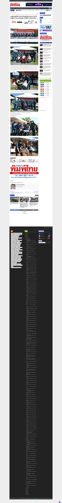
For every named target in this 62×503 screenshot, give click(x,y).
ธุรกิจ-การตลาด (13, 255)
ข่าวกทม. (12, 259)
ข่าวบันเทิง (19, 255)
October (27, 487)
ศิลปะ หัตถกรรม (13, 247)
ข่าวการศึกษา (16, 254)
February (27, 494)
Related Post (12, 195)
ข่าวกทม (19, 261)
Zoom (12, 261)
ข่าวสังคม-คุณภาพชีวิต (13, 240)
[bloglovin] (17, 0)
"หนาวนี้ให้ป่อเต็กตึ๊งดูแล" (29, 338)
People (20, 260)
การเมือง (16, 248)
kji (24, 498)
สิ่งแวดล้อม (17, 247)
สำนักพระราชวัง (17, 260)
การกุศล (12, 241)
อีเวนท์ (35, 8)
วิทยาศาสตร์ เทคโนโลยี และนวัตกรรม (15, 267)
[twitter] (15, 0)
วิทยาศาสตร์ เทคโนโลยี (22, 8)
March (27, 493)
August (27, 488)
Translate (41, 243)
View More (37, 195)
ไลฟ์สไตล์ (38, 8)
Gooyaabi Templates (39, 498)
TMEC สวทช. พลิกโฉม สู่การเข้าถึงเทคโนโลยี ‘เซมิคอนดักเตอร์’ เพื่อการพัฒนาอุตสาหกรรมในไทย (47, 64)
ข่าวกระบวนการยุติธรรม (17, 234)
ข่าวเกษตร (18, 242)
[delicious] (23, 0)
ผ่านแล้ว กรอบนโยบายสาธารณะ (29, 330)
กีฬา (21, 234)
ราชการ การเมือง (32, 8)
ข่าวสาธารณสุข (20, 259)
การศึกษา (12, 242)
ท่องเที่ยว (15, 241)
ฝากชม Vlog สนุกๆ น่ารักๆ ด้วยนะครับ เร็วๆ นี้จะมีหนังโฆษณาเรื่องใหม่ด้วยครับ (47, 58)
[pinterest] (16, 0)
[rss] (20, 0)
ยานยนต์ (26, 10)
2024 (26, 235)
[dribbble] (18, 0)
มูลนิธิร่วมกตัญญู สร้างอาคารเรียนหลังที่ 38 (30, 358)
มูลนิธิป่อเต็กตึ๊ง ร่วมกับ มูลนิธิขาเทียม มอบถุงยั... (31, 337)
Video (16, 255)
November (27, 239)
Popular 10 (42, 42)
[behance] (21, 0)
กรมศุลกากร (12, 254)
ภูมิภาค (12, 266)
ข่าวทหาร (20, 253)
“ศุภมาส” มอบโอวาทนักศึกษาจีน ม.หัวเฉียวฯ (31, 369)
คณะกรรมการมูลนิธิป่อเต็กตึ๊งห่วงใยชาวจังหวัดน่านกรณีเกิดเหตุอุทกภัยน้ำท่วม (14, 204)
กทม (14, 261)
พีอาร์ (21, 240)
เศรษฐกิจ (17, 8)
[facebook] (13, 0)
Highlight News (45, 42)
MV (21, 255)
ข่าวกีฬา (19, 248)
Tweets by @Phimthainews (43, 110)
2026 (26, 233)
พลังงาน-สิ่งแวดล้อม (13, 253)
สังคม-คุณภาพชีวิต (16, 233)
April (26, 492)
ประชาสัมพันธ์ (12, 197)
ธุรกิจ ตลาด (18, 241)
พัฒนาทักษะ (12, 248)
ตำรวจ (12, 233)
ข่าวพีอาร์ (13, 8)
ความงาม (12, 246)
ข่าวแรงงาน (12, 260)
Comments (49, 42)
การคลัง (16, 261)
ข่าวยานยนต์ (15, 259)
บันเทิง (15, 242)
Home (11, 228)
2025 (26, 234)
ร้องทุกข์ (18, 253)
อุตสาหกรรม (20, 247)
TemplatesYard (31, 498)
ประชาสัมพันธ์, (20, 19)
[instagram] (22, 0)
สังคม (27, 8)
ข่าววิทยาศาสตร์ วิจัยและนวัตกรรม (15, 235)
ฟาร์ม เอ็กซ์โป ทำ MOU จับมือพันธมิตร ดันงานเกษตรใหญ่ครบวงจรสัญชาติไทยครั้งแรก (47, 55)
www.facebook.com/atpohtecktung (15, 113)
